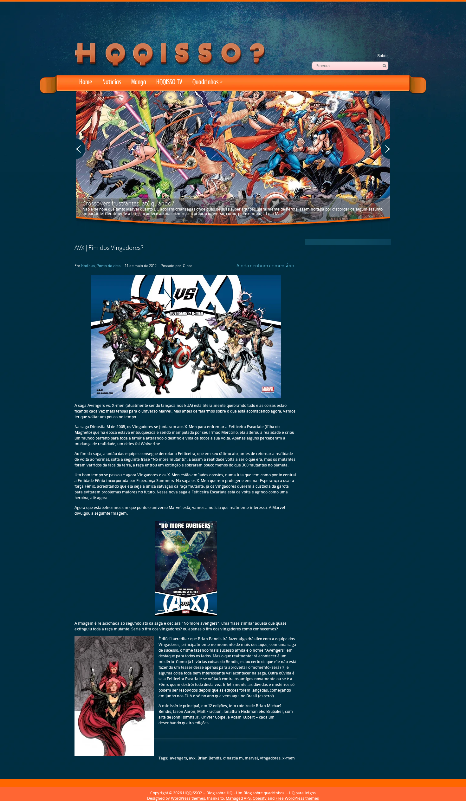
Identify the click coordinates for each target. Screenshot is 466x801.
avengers (178, 758)
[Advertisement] (233, 19)
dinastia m (233, 758)
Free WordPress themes (297, 798)
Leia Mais (275, 213)
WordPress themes (188, 798)
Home (85, 82)
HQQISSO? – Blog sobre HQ (207, 793)
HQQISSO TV (169, 82)
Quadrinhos (207, 82)
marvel (251, 758)
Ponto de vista (108, 266)
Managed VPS (238, 798)
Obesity (260, 798)
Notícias (111, 82)
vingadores (270, 758)
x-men (288, 758)
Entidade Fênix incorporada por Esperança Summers (126, 480)
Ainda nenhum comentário (265, 266)
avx (192, 758)
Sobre (382, 56)
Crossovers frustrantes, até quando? (128, 204)
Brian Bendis (209, 758)
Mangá (138, 82)
